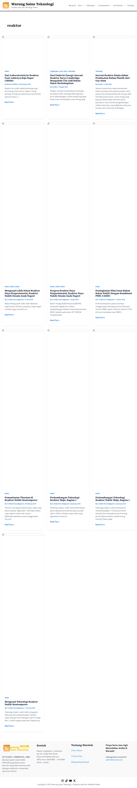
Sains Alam (63, 71)
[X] (74, 780)
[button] (83, 5)
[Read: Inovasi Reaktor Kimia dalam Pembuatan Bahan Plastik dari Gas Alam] (114, 51)
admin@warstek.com (114, 760)
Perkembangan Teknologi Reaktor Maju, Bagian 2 (64, 499)
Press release (76, 750)
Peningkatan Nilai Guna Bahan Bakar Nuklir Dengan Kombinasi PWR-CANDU (113, 293)
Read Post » (9, 102)
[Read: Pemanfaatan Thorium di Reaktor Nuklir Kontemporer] (23, 409)
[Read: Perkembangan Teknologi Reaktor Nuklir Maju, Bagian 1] (114, 409)
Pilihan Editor (15, 287)
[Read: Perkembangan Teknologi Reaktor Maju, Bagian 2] (68, 409)
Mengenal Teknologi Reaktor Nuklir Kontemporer (21, 703)
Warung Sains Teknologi (32, 4)
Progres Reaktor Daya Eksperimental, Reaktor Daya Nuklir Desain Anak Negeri (66, 293)
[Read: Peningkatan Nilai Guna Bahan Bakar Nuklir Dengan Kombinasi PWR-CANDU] (114, 202)
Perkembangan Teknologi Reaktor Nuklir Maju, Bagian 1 (112, 499)
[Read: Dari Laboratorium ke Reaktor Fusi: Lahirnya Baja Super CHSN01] (23, 51)
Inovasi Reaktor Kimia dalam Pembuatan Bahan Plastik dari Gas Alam (112, 78)
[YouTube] (70, 780)
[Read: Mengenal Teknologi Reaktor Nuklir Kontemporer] (23, 613)
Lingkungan (54, 71)
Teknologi (71, 71)
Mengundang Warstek (80, 762)
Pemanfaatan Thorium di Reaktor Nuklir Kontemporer (21, 499)
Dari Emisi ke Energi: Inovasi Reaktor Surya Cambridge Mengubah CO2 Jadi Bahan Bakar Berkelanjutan (66, 79)
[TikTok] (66, 780)
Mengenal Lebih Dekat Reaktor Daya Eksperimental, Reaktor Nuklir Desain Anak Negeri (22, 293)
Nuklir (7, 71)
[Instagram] (62, 780)
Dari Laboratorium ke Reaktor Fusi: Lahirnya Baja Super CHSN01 (22, 78)
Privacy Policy (76, 756)
